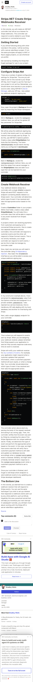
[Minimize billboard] (30, 636)
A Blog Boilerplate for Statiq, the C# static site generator (16, 619)
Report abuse (22, 533)
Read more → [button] (16, 576)
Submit (7, 528)
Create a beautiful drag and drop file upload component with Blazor (15, 628)
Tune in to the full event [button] (16, 670)
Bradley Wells (9, 7)
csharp (10, 26)
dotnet (4, 26)
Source (3, 511)
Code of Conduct (11, 533)
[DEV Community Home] (7, 2)
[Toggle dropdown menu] (30, 539)
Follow (16, 592)
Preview (16, 528)
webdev (18, 26)
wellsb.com (18, 10)
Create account (26, 2)
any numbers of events (12, 353)
